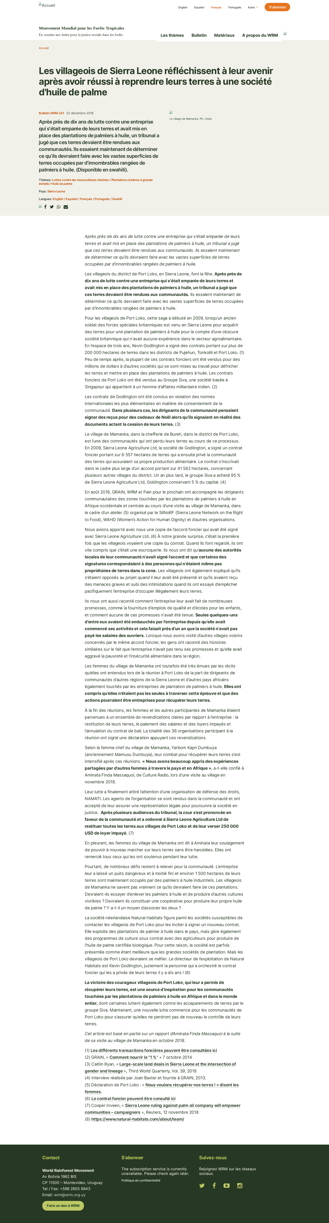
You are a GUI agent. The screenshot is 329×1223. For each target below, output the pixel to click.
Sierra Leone (56, 191)
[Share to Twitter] (52, 207)
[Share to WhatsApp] (59, 207)
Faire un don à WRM (63, 1206)
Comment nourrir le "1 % (133, 1057)
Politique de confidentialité (140, 1180)
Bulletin (199, 35)
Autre (252, 7)
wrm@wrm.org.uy (69, 1195)
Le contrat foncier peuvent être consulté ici (133, 1098)
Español (199, 7)
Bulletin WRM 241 (51, 113)
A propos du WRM (260, 35)
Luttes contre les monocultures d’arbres (80, 180)
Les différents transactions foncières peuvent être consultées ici (154, 1050)
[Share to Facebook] (45, 207)
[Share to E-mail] (66, 207)
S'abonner (277, 7)
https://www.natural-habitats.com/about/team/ (137, 1119)
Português (234, 7)
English (182, 7)
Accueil (44, 48)
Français (216, 7)
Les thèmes (172, 35)
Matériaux (224, 35)
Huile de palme (61, 184)
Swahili (117, 199)
